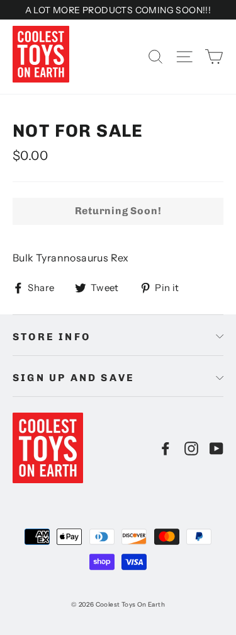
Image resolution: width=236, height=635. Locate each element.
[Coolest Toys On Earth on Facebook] (165, 448)
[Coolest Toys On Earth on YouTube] (216, 448)
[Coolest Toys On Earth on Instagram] (191, 448)
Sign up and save (74, 378)
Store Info (52, 337)
